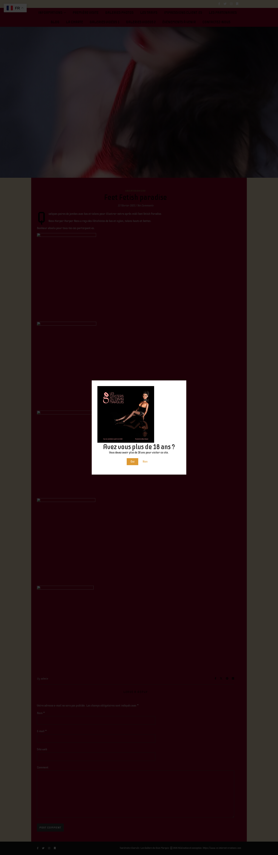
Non (145, 461)
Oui (132, 461)
